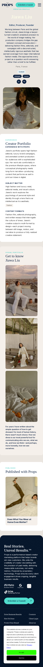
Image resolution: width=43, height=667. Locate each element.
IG (18, 82)
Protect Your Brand (11, 623)
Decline (21, 658)
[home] (7, 5)
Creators (32, 614)
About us (32, 623)
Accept (21, 652)
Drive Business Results (13, 614)
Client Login (33, 619)
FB (24, 82)
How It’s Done (9, 619)
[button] (39, 5)
